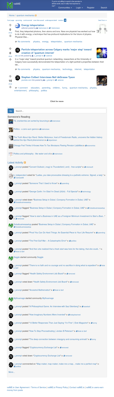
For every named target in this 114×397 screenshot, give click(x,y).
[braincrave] (18, 26)
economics (91, 145)
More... (12, 372)
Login (78, 7)
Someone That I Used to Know (43, 183)
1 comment (23, 87)
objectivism (53, 140)
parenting (46, 87)
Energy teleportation (32, 25)
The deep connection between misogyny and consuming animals (58, 339)
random (60, 20)
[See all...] (25, 162)
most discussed (38, 20)
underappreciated (51, 20)
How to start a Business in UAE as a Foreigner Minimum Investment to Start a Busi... (67, 216)
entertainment (20, 90)
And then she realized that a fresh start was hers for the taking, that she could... (65, 248)
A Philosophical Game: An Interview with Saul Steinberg (54, 306)
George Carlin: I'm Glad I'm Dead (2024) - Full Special (53, 191)
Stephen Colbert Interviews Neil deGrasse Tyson (48, 77)
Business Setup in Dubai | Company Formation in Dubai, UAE (61, 199)
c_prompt (17, 166)
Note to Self (20, 251)
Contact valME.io (77, 387)
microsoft (89, 167)
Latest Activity (15, 162)
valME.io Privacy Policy (58, 387)
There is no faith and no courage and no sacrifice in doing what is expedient (63, 265)
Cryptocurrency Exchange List (43, 347)
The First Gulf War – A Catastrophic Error (48, 240)
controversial (27, 20)
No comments (24, 41)
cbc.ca (17, 55)
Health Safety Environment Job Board (46, 273)
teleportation (56, 41)
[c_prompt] (18, 50)
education (35, 87)
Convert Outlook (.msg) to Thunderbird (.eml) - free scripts (55, 166)
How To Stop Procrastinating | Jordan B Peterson (51, 331)
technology (67, 69)
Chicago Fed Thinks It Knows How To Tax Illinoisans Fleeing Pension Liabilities (48, 145)
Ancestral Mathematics (40, 289)
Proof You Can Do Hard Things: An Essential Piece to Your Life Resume (61, 232)
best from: (101, 20)
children (56, 87)
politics (44, 90)
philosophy (34, 90)
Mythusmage (19, 298)
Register (90, 7)
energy (45, 41)
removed (20, 218)
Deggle (16, 257)
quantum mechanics (25, 15)
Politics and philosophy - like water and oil (31, 153)
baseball (87, 306)
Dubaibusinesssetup (23, 202)
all (65, 20)
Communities (64, 7)
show (10, 33)
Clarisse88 (20, 177)
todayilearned (75, 314)
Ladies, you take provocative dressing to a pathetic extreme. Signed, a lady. (69, 175)
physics (36, 41)
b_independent (20, 175)
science (49, 55)
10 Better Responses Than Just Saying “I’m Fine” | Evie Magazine (59, 322)
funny (64, 87)
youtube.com (26, 80)
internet (78, 69)
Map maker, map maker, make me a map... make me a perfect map (66, 363)
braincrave (56, 28)
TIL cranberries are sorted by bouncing (30, 120)
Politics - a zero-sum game (25, 129)
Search (104, 7)
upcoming (18, 20)
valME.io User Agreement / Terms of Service (26, 387)
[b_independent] (11, 175)
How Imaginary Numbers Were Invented (47, 314)
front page (10, 20)
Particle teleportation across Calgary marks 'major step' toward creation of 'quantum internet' (56, 51)
